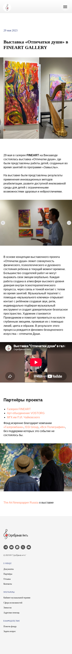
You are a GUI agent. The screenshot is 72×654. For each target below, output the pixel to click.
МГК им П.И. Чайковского (23, 417)
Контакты (7, 584)
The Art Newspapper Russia (20, 502)
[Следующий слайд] (69, 223)
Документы (8, 569)
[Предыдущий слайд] (3, 223)
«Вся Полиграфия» (52, 427)
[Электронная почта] (29, 547)
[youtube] (11, 547)
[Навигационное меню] (65, 7)
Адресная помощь (11, 612)
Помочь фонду (10, 626)
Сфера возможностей (12, 603)
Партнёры (7, 574)
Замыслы (7, 607)
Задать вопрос (9, 631)
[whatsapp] (17, 547)
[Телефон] (23, 547)
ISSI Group (31, 427)
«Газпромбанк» (13, 427)
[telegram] (5, 547)
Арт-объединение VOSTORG (26, 413)
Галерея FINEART (19, 409)
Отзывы (7, 579)
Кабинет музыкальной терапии (16, 597)
